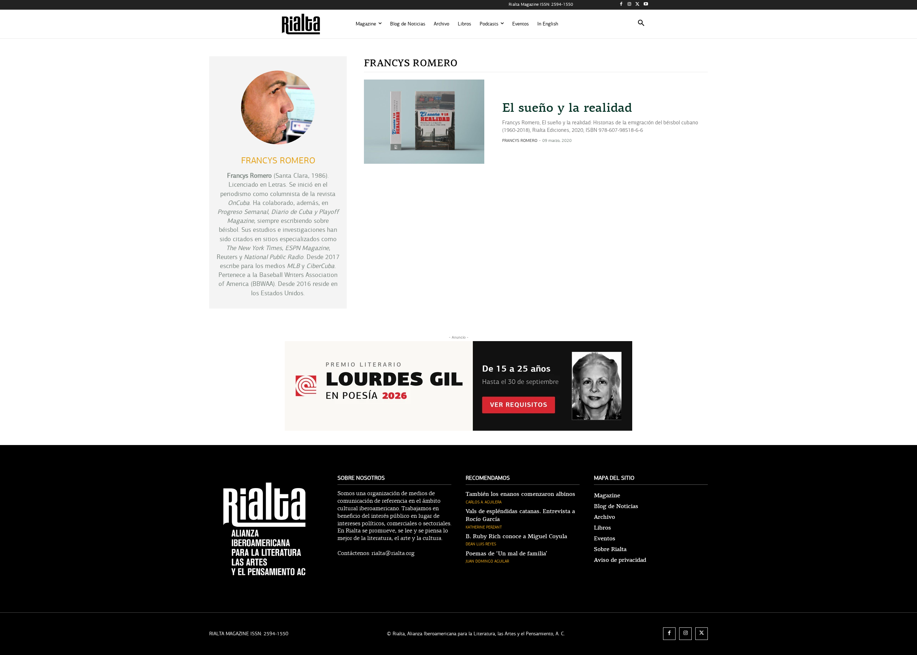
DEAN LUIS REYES (481, 544)
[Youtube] (646, 5)
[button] (641, 24)
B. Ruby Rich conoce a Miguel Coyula (516, 536)
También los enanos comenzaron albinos (520, 494)
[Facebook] (621, 5)
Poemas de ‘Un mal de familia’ (506, 553)
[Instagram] (629, 5)
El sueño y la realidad (567, 108)
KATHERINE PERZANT (484, 527)
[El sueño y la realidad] (424, 122)
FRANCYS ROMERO (519, 140)
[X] (637, 5)
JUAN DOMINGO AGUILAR (487, 561)
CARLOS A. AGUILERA (483, 502)
